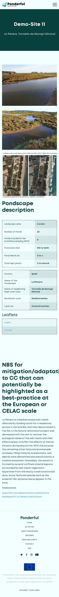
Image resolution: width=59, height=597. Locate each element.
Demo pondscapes (29, 531)
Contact (29, 544)
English (7, 322)
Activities (29, 527)
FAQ (29, 548)
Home (29, 522)
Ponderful (29, 517)
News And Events (29, 540)
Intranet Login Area (29, 590)
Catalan (8, 330)
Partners (29, 535)
